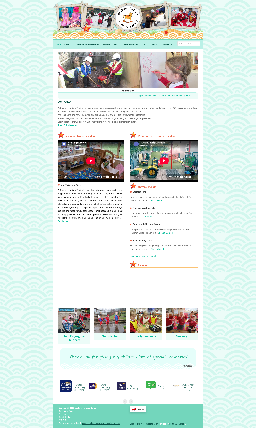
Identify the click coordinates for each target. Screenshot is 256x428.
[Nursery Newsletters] (110, 321)
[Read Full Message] (67, 125)
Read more (63, 221)
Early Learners (145, 336)
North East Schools (177, 423)
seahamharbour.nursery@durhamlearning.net (101, 423)
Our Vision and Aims (71, 184)
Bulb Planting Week (142, 240)
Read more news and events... (144, 255)
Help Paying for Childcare (73, 338)
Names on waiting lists (144, 208)
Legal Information (137, 423)
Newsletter (109, 336)
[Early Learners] (146, 321)
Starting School (140, 191)
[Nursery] (182, 321)
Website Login (152, 423)
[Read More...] (157, 200)
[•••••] (128, 70)
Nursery (182, 336)
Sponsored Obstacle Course (147, 224)
